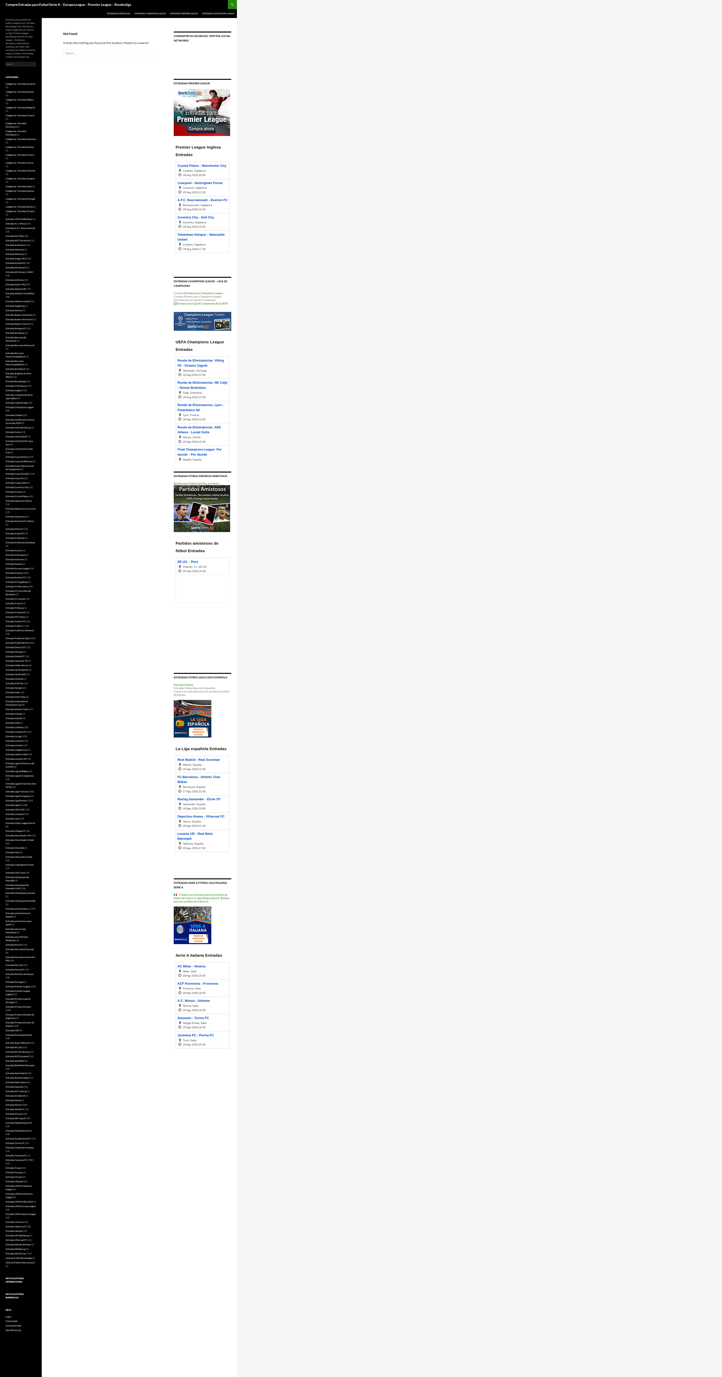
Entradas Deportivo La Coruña (21, 508)
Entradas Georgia (14, 651)
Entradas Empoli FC (15, 533)
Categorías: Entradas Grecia (19, 162)
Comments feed (13, 1325)
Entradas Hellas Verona (17, 665)
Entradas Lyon (13, 818)
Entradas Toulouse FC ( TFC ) (20, 1160)
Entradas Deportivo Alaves (19, 500)
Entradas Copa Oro (15, 478)
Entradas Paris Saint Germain (20, 949)
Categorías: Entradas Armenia (20, 83)
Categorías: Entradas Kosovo (20, 190)
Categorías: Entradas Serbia (19, 206)
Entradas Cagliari (14, 390)
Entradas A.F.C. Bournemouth (20, 228)
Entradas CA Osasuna (16, 385)
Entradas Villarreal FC (16, 1240)
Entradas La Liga (13, 736)
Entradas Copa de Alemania (19, 461)
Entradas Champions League (150, 13)
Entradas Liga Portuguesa (18, 796)
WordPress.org (13, 1330)
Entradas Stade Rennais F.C (19, 1130)
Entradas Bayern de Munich (19, 319)
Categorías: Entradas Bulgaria (20, 107)
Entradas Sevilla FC (15, 1109)
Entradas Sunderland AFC (18, 1138)
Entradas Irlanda (14, 713)
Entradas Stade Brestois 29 (19, 1122)
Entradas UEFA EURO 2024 (19, 1201)
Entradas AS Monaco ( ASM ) (19, 272)
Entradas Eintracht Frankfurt (20, 521)
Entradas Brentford (15, 369)
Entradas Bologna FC (16, 328)
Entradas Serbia (13, 1100)
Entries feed (11, 1321)
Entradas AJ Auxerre (16, 245)
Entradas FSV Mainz (15, 616)
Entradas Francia (14, 603)
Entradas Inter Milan (16, 696)
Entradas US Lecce (15, 1222)
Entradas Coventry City (17, 487)
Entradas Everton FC (16, 577)
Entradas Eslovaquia (16, 554)
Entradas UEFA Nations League (21, 1214)
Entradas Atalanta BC (16, 289)
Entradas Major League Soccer (20, 823)
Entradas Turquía (14, 1172)
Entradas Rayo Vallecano (18, 1042)
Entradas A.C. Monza (16, 223)
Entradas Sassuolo (15, 1086)
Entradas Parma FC (15, 969)
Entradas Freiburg (15, 607)
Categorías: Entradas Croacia (20, 115)
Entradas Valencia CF (16, 1226)
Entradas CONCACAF (16, 436)
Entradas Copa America (17, 456)
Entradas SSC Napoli (16, 1118)
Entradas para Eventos (17, 908)
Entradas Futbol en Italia (18, 638)
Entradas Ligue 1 (14, 805)
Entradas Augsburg (15, 305)
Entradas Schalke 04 (15, 1095)
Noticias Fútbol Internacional (20, 1262)
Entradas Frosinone (15, 612)
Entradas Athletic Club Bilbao (20, 293)
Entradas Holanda (14, 678)
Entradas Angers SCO (16, 258)
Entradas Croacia (14, 491)
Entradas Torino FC (15, 1143)
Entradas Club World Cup (18, 427)
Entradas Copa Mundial (17, 473)
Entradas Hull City (14, 683)
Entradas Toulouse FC (16, 1155)
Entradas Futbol (13, 625)
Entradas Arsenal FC (16, 263)
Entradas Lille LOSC (15, 809)
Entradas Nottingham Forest (19, 864)
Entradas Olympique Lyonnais (20, 893)
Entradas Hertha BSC (16, 674)
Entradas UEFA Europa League (218, 13)
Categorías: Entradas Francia (20, 154)
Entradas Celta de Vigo (17, 402)
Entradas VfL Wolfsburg (17, 1235)
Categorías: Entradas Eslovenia (21, 139)
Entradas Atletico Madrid (18, 301)
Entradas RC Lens (14, 1047)
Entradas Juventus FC (16, 731)
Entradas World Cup (16, 1253)
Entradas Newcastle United (19, 856)
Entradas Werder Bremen (18, 1244)
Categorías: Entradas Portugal (20, 198)
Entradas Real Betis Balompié (20, 1065)
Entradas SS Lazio (14, 1113)
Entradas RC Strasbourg (17, 1051)
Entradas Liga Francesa (17, 791)
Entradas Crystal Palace (17, 496)
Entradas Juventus (15, 727)
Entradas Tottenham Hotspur (20, 1147)
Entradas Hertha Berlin (17, 669)
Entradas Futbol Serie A (17, 642)
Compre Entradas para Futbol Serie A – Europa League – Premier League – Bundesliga (68, 4)
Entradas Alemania (15, 249)
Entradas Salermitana (16, 1082)
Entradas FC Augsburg (17, 582)
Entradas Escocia (14, 550)
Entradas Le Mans (14, 745)
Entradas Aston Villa (15, 284)
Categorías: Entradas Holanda (20, 170)
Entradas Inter (13, 692)
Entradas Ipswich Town (17, 709)
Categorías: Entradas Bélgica (20, 99)
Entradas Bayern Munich (18, 323)
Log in (8, 1316)
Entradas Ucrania (14, 1176)
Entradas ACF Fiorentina (18, 240)
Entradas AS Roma (15, 280)
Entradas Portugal (14, 982)
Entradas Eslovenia (15, 559)
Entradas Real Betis (15, 1060)
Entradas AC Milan (15, 236)
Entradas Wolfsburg (15, 1249)
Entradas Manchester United (20, 840)
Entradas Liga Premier (16, 800)
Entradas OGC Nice (15, 872)
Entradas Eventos (14, 572)
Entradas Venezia (14, 1231)
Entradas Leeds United (17, 754)
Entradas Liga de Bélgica (17, 771)
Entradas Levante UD (16, 758)
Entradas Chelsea (14, 415)
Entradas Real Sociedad (17, 1077)
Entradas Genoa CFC (16, 647)
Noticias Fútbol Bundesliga (19, 1258)
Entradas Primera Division (18, 1006)
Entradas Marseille (15, 847)
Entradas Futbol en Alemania (20, 630)
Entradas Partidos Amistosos (20, 974)
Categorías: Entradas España (20, 147)
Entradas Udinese (14, 1181)
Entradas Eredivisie (15, 538)
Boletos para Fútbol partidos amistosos (196, 483)
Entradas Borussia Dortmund (20, 345)
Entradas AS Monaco (16, 267)
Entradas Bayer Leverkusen (19, 314)
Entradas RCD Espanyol (17, 1056)
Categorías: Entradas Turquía (20, 211)
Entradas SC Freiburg (16, 1091)
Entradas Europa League (18, 568)
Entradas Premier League (184, 13)
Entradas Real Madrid (16, 1073)
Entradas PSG (12, 1030)
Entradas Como (13, 432)
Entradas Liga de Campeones (20, 775)
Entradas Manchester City (18, 835)
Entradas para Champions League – (204, 293)
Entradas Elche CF (15, 529)
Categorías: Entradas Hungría (20, 178)
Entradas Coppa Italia (16, 482)
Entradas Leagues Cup (16, 749)
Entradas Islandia (14, 718)
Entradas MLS (12, 852)
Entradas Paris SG (14, 965)
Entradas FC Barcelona (17, 586)
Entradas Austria (14, 310)
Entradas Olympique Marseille (20, 900)
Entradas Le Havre (15, 740)
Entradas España (183, 684)
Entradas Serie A (14, 1104)
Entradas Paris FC (14, 944)
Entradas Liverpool (15, 814)
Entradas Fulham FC (16, 621)
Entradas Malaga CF (15, 831)
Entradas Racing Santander (19, 1035)
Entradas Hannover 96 (17, 660)
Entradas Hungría (14, 687)
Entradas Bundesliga (118, 13)
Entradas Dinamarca (16, 516)
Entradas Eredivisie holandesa (20, 542)
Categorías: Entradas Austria (20, 91)
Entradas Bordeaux (15, 332)
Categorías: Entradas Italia (19, 186)
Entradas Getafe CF (15, 656)
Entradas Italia (13, 722)
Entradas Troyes (13, 1167)
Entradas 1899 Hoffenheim (19, 219)
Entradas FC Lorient (15, 598)
